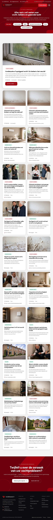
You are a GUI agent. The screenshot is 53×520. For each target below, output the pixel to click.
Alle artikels (8, 24)
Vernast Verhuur (45, 506)
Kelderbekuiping (22, 505)
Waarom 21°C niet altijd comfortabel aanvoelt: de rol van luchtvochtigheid (14, 292)
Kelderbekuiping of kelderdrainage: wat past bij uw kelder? (13, 402)
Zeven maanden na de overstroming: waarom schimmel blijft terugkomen (38, 402)
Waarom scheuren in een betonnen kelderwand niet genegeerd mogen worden (38, 329)
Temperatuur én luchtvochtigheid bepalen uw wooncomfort (38, 292)
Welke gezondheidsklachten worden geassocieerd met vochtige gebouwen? (38, 149)
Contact (31, 508)
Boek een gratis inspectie (19, 480)
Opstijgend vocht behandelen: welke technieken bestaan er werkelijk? (14, 222)
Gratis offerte (42, 5)
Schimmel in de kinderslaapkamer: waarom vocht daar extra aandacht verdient (38, 112)
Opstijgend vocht (22, 498)
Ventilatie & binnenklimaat (35, 24)
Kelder (25, 24)
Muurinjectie (21, 509)
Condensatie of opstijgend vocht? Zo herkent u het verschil (25, 71)
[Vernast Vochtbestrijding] (7, 5)
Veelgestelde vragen (34, 501)
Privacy (44, 517)
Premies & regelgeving (26, 27)
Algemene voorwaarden (37, 517)
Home (31, 498)
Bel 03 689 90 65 (35, 480)
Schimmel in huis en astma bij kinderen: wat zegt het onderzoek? (13, 111)
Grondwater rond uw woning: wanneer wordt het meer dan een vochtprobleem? (13, 366)
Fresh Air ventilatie (22, 507)
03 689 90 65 (6, 1)
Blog (31, 505)
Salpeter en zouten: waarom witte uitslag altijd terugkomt (13, 257)
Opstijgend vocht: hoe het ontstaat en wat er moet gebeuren (38, 222)
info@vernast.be (15, 1)
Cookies (48, 517)
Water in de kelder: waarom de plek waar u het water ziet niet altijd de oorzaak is (38, 366)
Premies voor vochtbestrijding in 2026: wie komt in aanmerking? (37, 437)
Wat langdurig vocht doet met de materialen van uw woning (38, 257)
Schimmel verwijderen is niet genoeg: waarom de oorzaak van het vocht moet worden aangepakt (39, 186)
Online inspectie (33, 503)
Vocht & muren (17, 24)
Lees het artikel (10, 83)
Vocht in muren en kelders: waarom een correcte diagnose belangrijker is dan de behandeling (14, 186)
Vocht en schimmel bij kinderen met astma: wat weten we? (13, 148)
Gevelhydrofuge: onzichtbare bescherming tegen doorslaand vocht (12, 438)
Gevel (45, 24)
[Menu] (49, 5)
